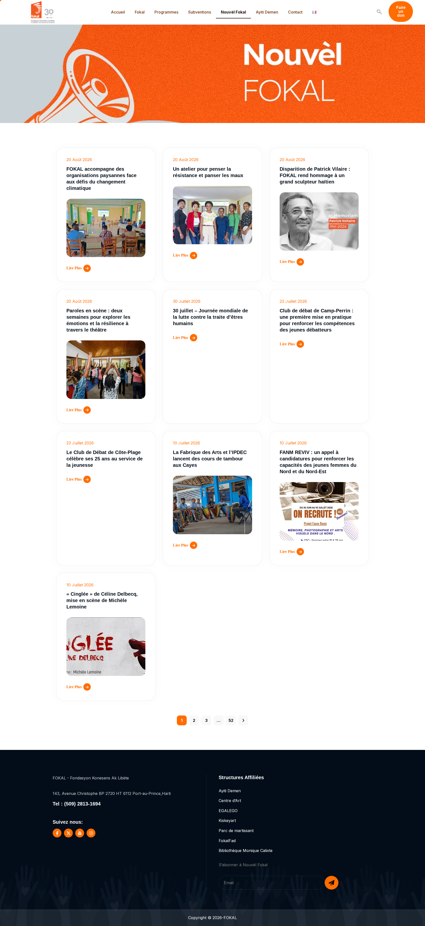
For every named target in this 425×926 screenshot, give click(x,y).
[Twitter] (68, 833)
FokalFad (227, 840)
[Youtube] (79, 833)
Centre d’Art (230, 800)
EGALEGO (228, 810)
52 (230, 720)
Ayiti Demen (267, 12)
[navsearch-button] (379, 12)
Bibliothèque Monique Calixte (246, 850)
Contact (295, 12)
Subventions (199, 12)
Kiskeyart (227, 820)
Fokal (140, 12)
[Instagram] (91, 833)
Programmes (166, 12)
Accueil (118, 12)
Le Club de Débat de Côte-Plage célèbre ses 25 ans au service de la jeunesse (104, 459)
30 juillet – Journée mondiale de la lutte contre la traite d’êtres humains (210, 317)
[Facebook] (57, 833)
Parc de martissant (236, 830)
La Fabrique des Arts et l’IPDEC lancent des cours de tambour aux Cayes (210, 459)
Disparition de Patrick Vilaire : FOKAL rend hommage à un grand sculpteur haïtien (315, 175)
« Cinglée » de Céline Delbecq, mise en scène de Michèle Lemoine (102, 600)
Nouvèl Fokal (233, 12)
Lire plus (74, 268)
